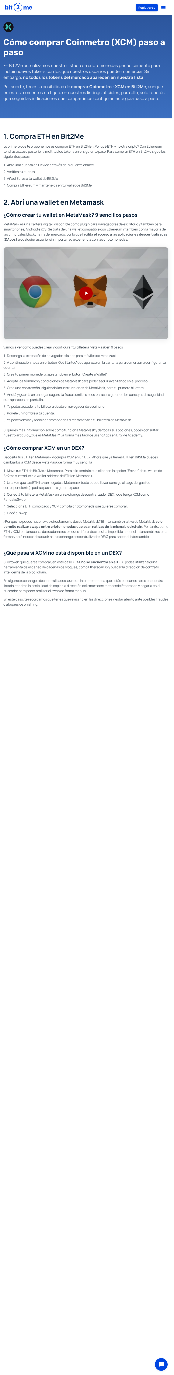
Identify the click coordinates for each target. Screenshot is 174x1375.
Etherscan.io (98, 567)
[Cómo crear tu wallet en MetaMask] (85, 293)
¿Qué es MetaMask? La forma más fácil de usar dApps (70, 435)
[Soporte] (161, 1364)
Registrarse (146, 7)
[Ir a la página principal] (18, 7)
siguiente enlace (81, 165)
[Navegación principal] (163, 7)
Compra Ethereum (21, 185)
